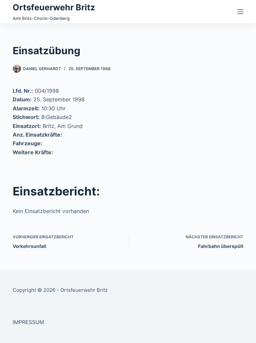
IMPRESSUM (28, 322)
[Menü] (240, 12)
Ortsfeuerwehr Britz (54, 7)
